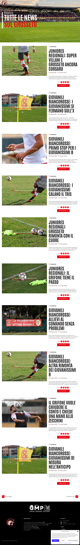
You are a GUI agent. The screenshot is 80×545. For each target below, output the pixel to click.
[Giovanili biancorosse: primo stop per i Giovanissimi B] (24, 149)
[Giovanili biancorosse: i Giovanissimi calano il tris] (24, 190)
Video (30, 2)
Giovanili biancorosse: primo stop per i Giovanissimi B (62, 145)
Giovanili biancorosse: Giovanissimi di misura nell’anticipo (61, 457)
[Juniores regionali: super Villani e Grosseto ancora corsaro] (24, 61)
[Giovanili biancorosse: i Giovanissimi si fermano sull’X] (24, 107)
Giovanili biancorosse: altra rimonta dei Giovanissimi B (62, 365)
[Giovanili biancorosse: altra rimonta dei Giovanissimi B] (24, 366)
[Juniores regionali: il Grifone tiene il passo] (24, 278)
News (13, 2)
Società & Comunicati (19, 2)
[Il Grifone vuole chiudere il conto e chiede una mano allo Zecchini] (24, 412)
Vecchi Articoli (53, 46)
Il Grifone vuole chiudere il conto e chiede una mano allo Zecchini (62, 411)
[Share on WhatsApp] (68, 82)
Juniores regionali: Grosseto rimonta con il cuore (61, 231)
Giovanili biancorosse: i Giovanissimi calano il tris (61, 187)
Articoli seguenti (8, 496)
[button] (77, 531)
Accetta (55, 540)
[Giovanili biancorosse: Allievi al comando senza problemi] (24, 320)
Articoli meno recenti (70, 496)
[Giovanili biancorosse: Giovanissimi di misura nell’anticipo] (24, 459)
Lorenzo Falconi (62, 72)
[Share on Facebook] (61, 82)
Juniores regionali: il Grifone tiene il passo (61, 274)
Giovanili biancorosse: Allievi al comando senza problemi (61, 319)
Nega (63, 540)
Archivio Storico (51, 2)
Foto (26, 2)
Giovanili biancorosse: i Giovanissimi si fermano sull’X (61, 103)
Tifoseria (34, 2)
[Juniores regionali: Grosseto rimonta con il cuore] (24, 232)
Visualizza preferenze (73, 540)
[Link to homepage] (4, 2)
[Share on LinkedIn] (66, 82)
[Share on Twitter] (63, 82)
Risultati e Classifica (41, 2)
